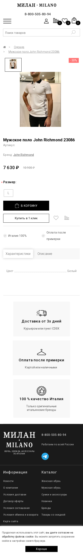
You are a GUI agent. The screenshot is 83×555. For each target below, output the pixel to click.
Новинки (47, 501)
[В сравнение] (67, 218)
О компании (10, 487)
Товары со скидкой (53, 514)
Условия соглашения (16, 508)
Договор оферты (13, 501)
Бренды (46, 508)
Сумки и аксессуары (54, 494)
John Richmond (23, 154)
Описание (44, 254)
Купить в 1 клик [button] (26, 218)
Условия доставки (14, 494)
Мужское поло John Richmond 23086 (34, 51)
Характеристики (18, 254)
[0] (56, 22)
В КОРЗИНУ (29, 205)
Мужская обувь (51, 487)
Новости (8, 481)
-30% (73, 60)
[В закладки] (56, 218)
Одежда (19, 47)
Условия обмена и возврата (20, 514)
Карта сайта (10, 521)
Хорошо (41, 549)
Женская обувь (51, 481)
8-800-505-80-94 (38, 14)
